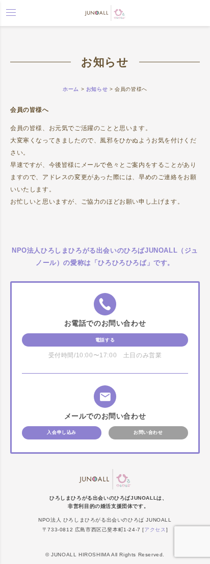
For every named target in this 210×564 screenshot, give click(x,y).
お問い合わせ (148, 432)
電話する (105, 339)
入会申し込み (61, 432)
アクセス (155, 529)
